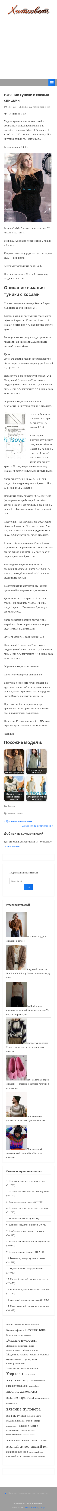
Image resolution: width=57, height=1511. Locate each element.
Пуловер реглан (30, 1359)
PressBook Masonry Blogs (34, 1507)
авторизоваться (12, 846)
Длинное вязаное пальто (21, 1201)
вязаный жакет (18, 1439)
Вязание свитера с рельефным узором (28, 1207)
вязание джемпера (21, 1391)
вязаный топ (39, 1446)
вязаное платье (28, 1425)
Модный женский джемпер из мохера (29, 1278)
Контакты (12, 1493)
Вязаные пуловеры (21, 1340)
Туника (11, 806)
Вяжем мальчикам (32, 1324)
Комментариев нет (41, 107)
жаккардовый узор (17, 1451)
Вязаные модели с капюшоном (18, 1335)
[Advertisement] (28, 44)
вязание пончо (11, 1403)
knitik (25, 106)
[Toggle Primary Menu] (51, 82)
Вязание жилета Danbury (22, 1251)
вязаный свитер (17, 1446)
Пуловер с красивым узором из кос (27, 1180)
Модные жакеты (39, 1354)
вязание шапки (15, 1420)
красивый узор (14, 1456)
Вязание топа (35, 1329)
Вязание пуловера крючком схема (27, 1258)
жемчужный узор (36, 1452)
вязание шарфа (33, 1420)
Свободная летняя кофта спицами (26, 1230)
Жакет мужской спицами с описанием (29, 1306)
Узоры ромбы (29, 1374)
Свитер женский (15, 1363)
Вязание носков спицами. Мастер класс (29, 1191)
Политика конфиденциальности (33, 1493)
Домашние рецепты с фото (20, 1345)
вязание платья (42, 1397)
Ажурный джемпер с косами (25, 1299)
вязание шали (34, 1415)
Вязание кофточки (15, 1330)
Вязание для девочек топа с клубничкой (29, 1241)
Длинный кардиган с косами (23, 1224)
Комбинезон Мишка (19, 1218)
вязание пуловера (23, 1409)
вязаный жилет (39, 1440)
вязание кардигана (20, 1397)
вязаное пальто (12, 1426)
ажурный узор (17, 1379)
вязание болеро (35, 1386)
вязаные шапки (29, 1435)
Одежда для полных (14, 1359)
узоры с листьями (38, 1456)
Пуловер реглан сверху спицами (26, 1268)
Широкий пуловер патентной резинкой (30, 1289)
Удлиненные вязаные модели (22, 1368)
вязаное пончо (13, 1430)
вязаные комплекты (14, 1434)
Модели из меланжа (13, 1350)
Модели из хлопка (17, 1354)
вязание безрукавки (17, 1385)
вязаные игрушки (28, 1430)
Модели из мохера (30, 1350)
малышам (26, 1456)
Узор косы (14, 1373)
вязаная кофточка (38, 1380)
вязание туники (15, 813)
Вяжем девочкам (15, 1324)
